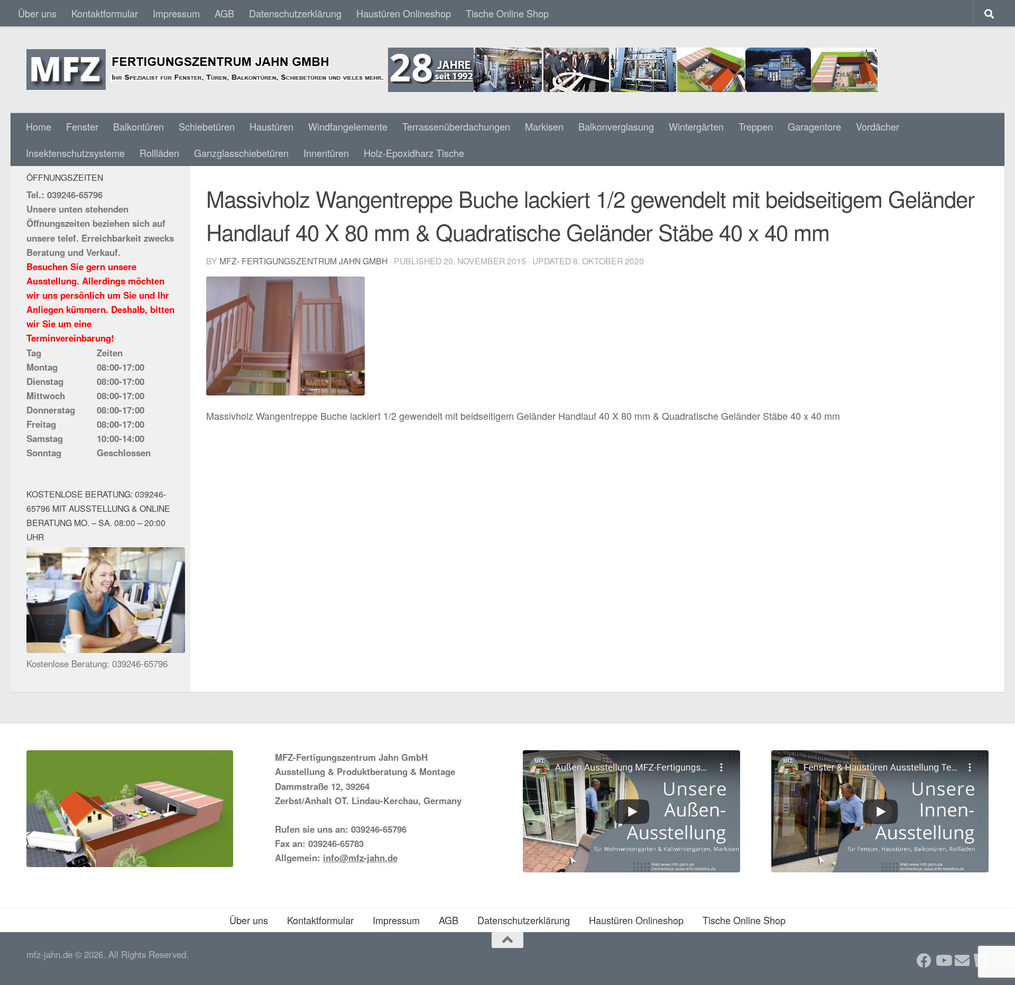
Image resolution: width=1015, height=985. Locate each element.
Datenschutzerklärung (295, 13)
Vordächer (877, 126)
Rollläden (159, 153)
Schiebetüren (207, 126)
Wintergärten (696, 126)
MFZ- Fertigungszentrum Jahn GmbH (303, 260)
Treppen (756, 126)
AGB (224, 13)
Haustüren (271, 126)
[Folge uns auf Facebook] (924, 960)
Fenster (82, 126)
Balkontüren (138, 126)
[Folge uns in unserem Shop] (981, 960)
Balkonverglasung (616, 126)
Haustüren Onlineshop (403, 13)
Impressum (176, 13)
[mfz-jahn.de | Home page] (452, 70)
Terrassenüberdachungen (456, 126)
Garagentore (814, 126)
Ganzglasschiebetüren (241, 153)
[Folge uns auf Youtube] (943, 960)
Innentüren (326, 153)
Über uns (37, 13)
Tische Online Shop (507, 13)
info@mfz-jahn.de (360, 857)
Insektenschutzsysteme (75, 153)
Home (38, 126)
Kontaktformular (104, 13)
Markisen (544, 126)
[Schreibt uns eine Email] (962, 960)
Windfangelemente (347, 126)
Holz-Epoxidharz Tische (414, 153)
